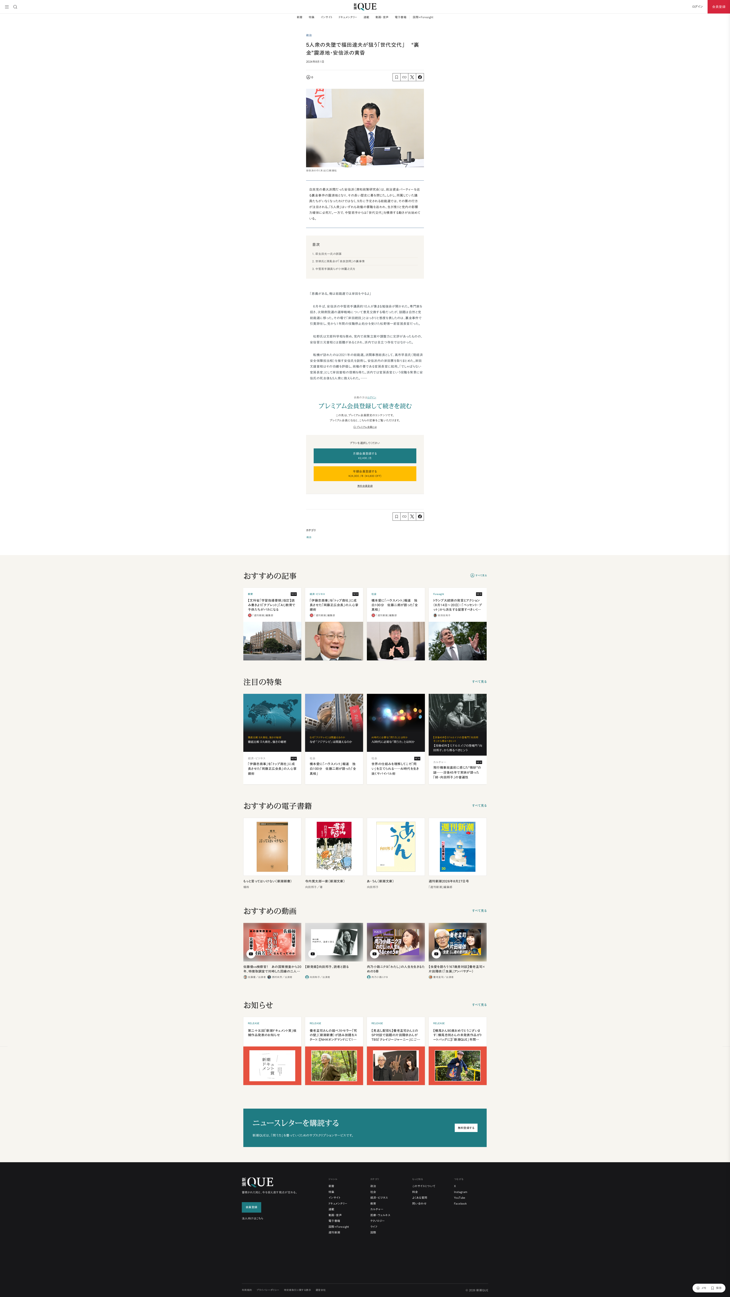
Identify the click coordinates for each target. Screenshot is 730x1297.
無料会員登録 (365, 486)
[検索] (15, 7)
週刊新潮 (334, 1232)
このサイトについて (424, 1186)
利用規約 (247, 1290)
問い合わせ (419, 1203)
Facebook (460, 1203)
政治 (309, 537)
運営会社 (321, 1290)
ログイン (371, 397)
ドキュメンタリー (348, 17)
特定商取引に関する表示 (297, 1290)
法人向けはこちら (252, 1218)
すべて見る (481, 575)
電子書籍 (401, 17)
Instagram (460, 1192)
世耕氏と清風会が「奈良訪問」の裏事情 (340, 261)
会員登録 (718, 6)
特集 (312, 17)
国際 (373, 1232)
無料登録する (466, 1127)
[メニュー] (7, 7)
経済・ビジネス (379, 1197)
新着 (300, 17)
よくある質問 (419, 1197)
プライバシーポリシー (268, 1290)
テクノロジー (377, 1220)
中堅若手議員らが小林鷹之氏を (335, 268)
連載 (366, 17)
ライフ (373, 1226)
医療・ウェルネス (380, 1215)
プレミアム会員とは (367, 427)
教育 (373, 1203)
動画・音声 (382, 17)
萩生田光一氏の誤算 (328, 253)
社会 (373, 1192)
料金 (415, 1192)
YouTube (459, 1197)
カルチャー (376, 1209)
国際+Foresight (423, 17)
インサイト (326, 17)
